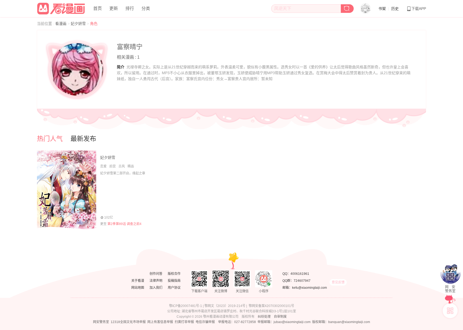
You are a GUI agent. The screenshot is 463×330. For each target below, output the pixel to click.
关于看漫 (137, 281)
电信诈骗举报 (205, 322)
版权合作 (174, 274)
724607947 (302, 281)
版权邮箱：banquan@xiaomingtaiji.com (341, 322)
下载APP (418, 8)
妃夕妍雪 (79, 23)
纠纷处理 (264, 316)
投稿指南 (174, 281)
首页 (97, 8)
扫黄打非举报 (184, 322)
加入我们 (156, 288)
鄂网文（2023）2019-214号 (224, 306)
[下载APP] (450, 311)
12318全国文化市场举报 (128, 322)
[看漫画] (61, 8)
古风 (121, 166)
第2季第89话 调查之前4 (124, 224)
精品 (131, 166)
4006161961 (299, 274)
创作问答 (156, 274)
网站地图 (137, 288)
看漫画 (61, 23)
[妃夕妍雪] (66, 190)
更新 (113, 8)
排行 (129, 8)
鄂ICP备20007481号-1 (185, 306)
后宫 (112, 166)
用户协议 (174, 288)
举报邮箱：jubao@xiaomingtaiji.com (284, 322)
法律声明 (156, 281)
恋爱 (103, 166)
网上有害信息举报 (160, 322)
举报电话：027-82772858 (237, 322)
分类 (145, 8)
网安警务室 (101, 322)
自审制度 (280, 316)
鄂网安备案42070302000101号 (271, 306)
